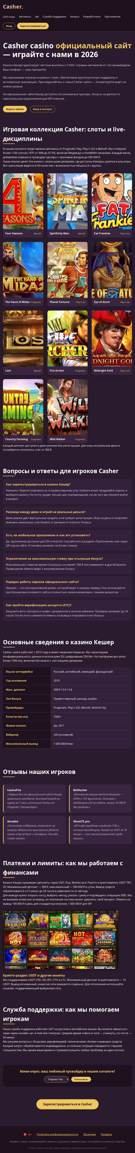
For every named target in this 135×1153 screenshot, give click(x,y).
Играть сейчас (15, 109)
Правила (106, 1134)
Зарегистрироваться (33, 26)
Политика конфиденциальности (57, 1134)
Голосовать (81, 1079)
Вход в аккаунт (42, 109)
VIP (37, 16)
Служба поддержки (54, 16)
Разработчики (92, 16)
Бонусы (74, 16)
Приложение (113, 16)
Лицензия (89, 1134)
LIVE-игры (9, 16)
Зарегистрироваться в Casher (67, 1104)
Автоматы (25, 16)
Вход (9, 26)
